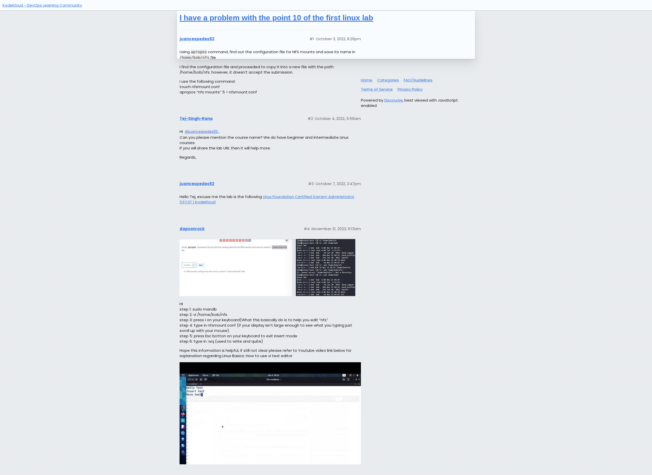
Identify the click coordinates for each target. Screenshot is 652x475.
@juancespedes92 (201, 131)
